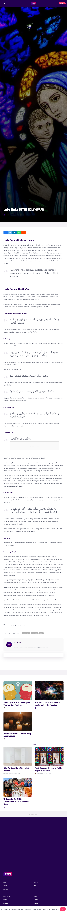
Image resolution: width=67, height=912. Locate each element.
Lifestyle (36, 882)
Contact (36, 903)
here (27, 625)
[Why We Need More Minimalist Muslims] (17, 761)
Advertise (5, 903)
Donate (5, 899)
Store (35, 896)
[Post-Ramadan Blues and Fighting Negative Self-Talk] (49, 761)
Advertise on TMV (34, 446)
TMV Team (8, 214)
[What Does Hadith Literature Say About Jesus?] (17, 726)
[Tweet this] (10, 232)
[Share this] (5, 232)
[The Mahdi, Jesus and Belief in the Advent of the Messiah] (49, 695)
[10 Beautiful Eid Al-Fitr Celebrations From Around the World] (17, 793)
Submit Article (6, 896)
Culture (5, 885)
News (35, 885)
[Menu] (2, 3)
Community (5, 889)
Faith (4, 882)
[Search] (4, 3)
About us (36, 899)
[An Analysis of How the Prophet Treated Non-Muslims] (17, 695)
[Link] (33, 3)
